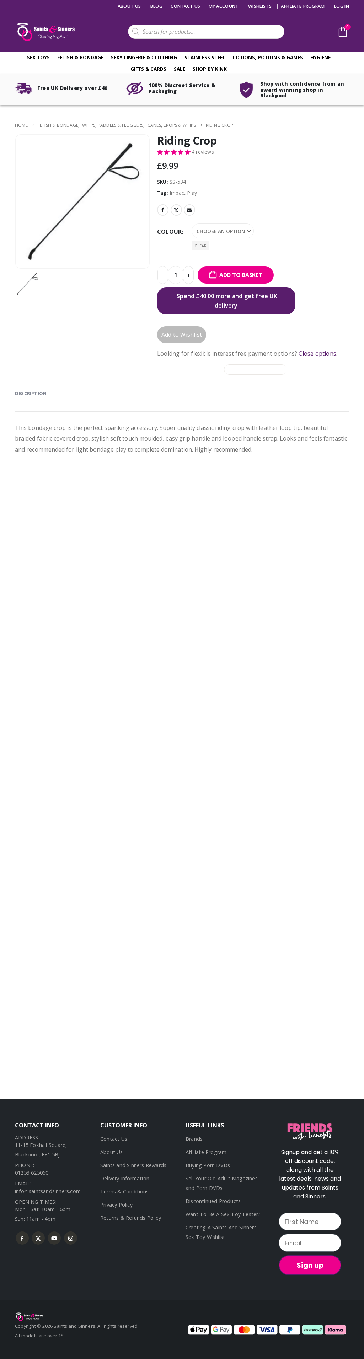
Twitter (176, 210)
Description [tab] (31, 393)
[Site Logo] (45, 32)
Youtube (54, 1238)
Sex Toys (38, 57)
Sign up (310, 1265)
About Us (129, 6)
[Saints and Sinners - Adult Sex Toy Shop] (29, 1316)
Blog (156, 6)
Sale (179, 68)
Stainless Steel (204, 57)
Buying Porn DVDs (208, 1165)
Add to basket (240, 275)
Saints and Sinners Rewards (133, 1165)
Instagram (70, 1238)
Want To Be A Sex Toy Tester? (223, 1214)
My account (224, 6)
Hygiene (320, 57)
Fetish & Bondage (80, 57)
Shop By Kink (210, 68)
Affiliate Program (303, 6)
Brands (194, 1139)
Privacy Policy (116, 1204)
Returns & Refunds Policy (130, 1217)
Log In (341, 6)
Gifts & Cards (148, 68)
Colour (169, 232)
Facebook (162, 210)
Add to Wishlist (181, 335)
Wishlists (260, 6)
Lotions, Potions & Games (268, 57)
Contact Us (113, 1139)
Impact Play (183, 192)
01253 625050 (31, 1172)
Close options (317, 353)
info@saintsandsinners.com (48, 1191)
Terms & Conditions (124, 1191)
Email (189, 210)
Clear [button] (200, 245)
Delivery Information (124, 1178)
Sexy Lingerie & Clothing (144, 57)
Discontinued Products (213, 1201)
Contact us (185, 6)
